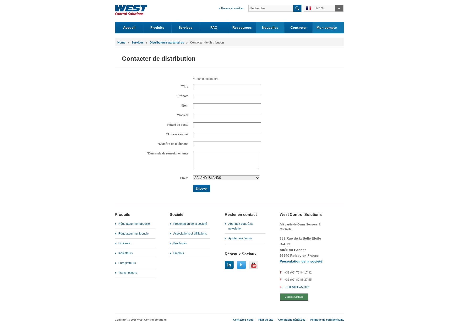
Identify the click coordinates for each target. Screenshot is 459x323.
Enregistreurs (127, 263)
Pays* (184, 178)
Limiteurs (124, 243)
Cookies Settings (294, 297)
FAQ (213, 27)
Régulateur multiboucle (133, 233)
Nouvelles (270, 27)
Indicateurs (125, 253)
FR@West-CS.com (297, 287)
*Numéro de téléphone (173, 144)
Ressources (242, 27)
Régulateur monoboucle (134, 223)
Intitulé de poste (177, 124)
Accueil (129, 27)
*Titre (184, 86)
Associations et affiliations (190, 233)
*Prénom (182, 96)
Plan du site (265, 319)
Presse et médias (232, 8)
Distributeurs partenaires (167, 42)
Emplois (178, 253)
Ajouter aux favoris (240, 238)
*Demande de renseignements (167, 153)
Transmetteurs (127, 272)
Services (185, 27)
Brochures (180, 243)
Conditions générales (291, 319)
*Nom (184, 105)
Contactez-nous (243, 319)
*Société (182, 115)
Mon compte (327, 27)
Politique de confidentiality (327, 319)
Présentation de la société (190, 223)
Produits (157, 27)
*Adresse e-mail (177, 134)
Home (121, 42)
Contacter (298, 27)
